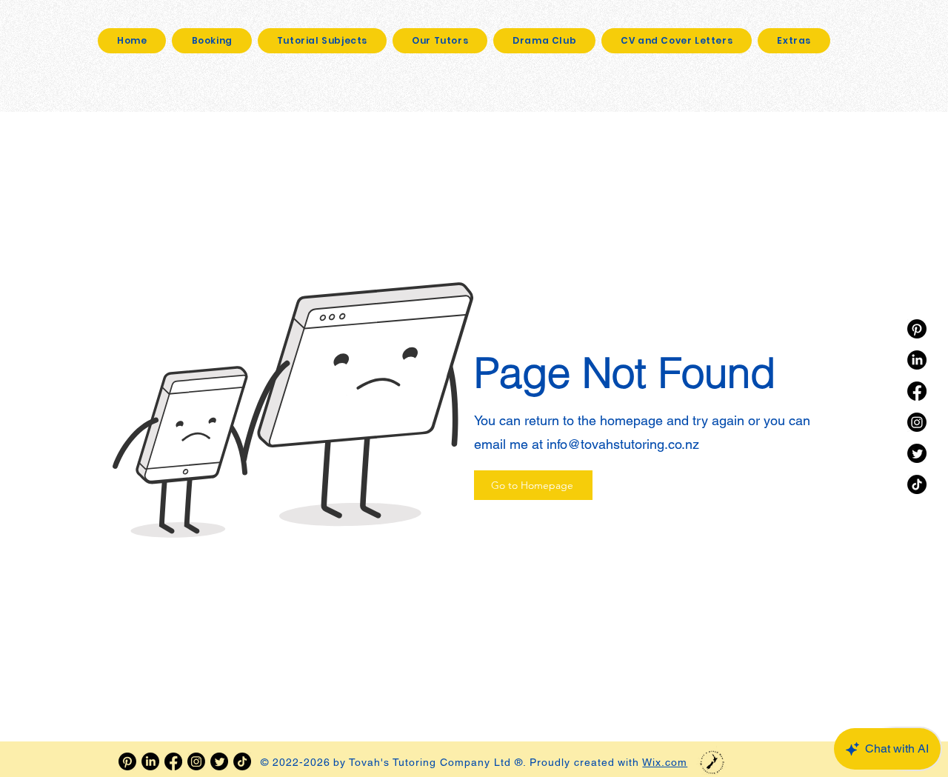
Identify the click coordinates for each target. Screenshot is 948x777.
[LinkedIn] (917, 360)
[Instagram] (917, 422)
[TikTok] (917, 484)
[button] (794, 40)
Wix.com (664, 762)
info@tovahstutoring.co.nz (623, 444)
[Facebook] (917, 391)
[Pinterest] (917, 329)
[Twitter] (917, 453)
